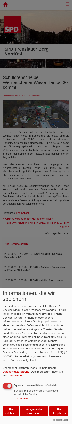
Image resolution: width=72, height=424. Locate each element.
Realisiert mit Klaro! (59, 420)
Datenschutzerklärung (16, 371)
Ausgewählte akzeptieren (34, 411)
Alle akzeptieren (59, 411)
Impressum (15, 375)
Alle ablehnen (10, 411)
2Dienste (21, 398)
